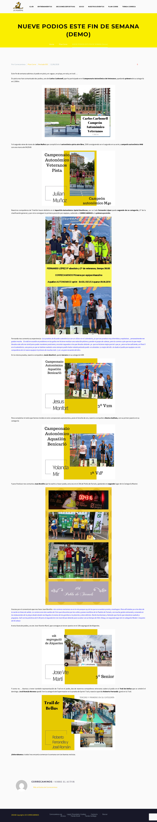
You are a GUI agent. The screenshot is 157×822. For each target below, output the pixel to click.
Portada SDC (43, 64)
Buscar (104, 814)
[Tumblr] (23, 764)
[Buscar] (140, 6)
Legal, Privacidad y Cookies (76, 814)
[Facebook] (13, 764)
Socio (81, 6)
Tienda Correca (129, 6)
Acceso (63, 816)
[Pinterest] (19, 764)
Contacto (94, 814)
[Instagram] (142, 815)
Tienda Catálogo (90, 816)
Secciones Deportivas (65, 6)
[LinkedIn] (26, 764)
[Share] (145, 815)
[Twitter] (16, 764)
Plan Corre (113, 6)
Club (31, 6)
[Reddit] (29, 764)
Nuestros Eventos (96, 6)
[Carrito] (145, 6)
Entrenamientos (45, 6)
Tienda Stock (75, 816)
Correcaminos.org (56, 814)
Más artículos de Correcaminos (45, 787)
